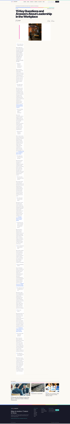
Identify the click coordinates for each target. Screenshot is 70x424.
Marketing (35, 413)
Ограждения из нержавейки (36, 393)
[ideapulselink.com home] (15, 1)
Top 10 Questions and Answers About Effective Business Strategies (20, 152)
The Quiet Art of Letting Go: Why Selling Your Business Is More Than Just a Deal (52, 394)
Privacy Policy (43, 409)
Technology (35, 412)
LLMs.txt (42, 412)
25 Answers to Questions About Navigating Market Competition (19, 106)
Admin (20, 20)
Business (17, 8)
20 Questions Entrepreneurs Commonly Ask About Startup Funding (20, 284)
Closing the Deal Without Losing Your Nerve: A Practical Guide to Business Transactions (20, 398)
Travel (35, 416)
